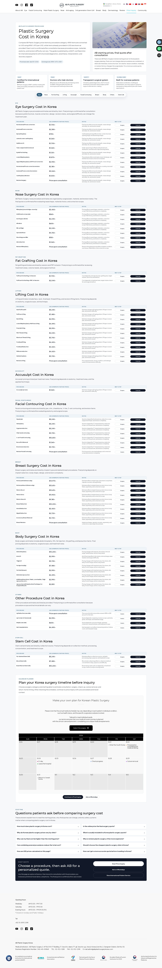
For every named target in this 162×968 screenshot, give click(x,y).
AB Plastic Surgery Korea (24, 943)
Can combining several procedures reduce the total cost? (39, 845)
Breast (98, 10)
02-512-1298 (75, 949)
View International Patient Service (118, 875)
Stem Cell (121, 95)
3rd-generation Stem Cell (84, 10)
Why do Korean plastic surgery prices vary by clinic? (36, 833)
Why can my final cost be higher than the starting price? (38, 839)
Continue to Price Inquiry (72, 797)
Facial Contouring (35, 10)
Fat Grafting (55, 95)
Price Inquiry (131, 10)
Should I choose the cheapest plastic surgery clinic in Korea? (106, 845)
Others (112, 95)
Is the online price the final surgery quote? (99, 826)
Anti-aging (70, 10)
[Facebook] (26, 5)
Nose (62, 10)
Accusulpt (74, 95)
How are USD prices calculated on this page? (34, 851)
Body (104, 10)
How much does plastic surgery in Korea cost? (34, 826)
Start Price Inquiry (118, 864)
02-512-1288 (60, 949)
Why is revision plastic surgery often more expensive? (103, 839)
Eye (25, 10)
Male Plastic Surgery (51, 10)
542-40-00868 (43, 949)
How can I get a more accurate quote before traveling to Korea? (107, 851)
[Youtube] (16, 5)
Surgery (122, 125)
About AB (19, 10)
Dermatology (113, 10)
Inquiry (122, 447)
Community (142, 10)
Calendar (138, 125)
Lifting (65, 95)
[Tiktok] (31, 5)
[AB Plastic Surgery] (72, 5)
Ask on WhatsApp (92, 797)
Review (122, 10)
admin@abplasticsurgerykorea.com (100, 949)
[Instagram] (22, 5)
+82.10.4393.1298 (21, 923)
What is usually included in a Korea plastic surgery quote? (104, 833)
